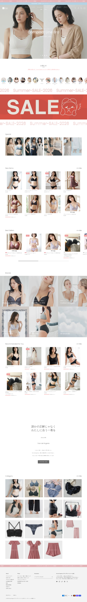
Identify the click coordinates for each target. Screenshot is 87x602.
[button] (40, 55)
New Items (9, 168)
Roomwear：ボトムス (53, 550)
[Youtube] (56, 581)
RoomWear (14, 509)
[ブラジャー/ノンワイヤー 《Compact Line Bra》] (53, 356)
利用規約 (19, 583)
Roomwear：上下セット (72, 529)
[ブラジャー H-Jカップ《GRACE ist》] (73, 204)
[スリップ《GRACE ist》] (73, 180)
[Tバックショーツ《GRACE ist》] (34, 204)
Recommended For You (14, 344)
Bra (33, 488)
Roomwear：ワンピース (14, 550)
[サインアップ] (52, 576)
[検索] (81, 8)
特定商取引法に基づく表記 (22, 581)
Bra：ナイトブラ (73, 509)
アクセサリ (59, 7)
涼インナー (72, 147)
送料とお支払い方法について (23, 577)
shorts (72, 488)
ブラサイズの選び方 (10, 579)
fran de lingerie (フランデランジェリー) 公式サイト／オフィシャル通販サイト (22, 598)
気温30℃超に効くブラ (14, 147)
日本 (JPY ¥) (8, 595)
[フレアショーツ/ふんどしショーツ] (53, 381)
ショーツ (33, 7)
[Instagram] (59, 581)
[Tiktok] (62, 581)
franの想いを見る (43, 461)
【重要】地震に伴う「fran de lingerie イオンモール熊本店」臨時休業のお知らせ (43, 69)
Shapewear (53, 509)
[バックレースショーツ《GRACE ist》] (14, 204)
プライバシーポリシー (21, 579)
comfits (53, 529)
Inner (34, 509)
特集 (41, 9)
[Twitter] (67, 581)
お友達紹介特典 (9, 581)
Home (21, 7)
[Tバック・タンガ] (14, 180)
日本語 (14, 595)
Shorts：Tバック (34, 529)
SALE (46, 9)
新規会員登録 (8, 584)
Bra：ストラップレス (14, 529)
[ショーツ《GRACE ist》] (53, 204)
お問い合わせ (8, 588)
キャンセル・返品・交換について (24, 576)
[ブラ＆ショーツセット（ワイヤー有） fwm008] (73, 356)
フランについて (9, 576)
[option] (43, 30)
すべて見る (79, 168)
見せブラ (34, 147)
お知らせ (7, 586)
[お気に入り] (75, 8)
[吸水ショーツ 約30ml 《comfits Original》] (34, 381)
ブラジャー (27, 7)
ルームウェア (40, 7)
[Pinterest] (64, 581)
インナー (47, 7)
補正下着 (53, 7)
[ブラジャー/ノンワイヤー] (14, 356)
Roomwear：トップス (34, 550)
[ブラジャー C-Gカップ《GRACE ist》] (14, 243)
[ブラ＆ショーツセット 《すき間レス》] (73, 381)
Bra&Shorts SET (53, 488)
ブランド (65, 7)
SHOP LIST (8, 577)
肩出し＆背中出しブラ (53, 147)
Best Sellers (9, 230)
